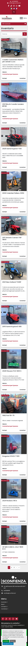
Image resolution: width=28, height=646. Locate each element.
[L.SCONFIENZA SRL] (14, 580)
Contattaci (4, 609)
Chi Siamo (4, 606)
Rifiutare (13, 641)
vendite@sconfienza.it (15, 3)
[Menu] (21, 18)
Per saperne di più (8, 643)
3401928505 (15, 1)
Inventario (4, 602)
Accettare (5, 641)
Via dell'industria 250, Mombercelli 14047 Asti (14, 587)
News (2, 604)
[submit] (25, 34)
